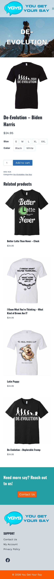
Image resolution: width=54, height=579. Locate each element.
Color (7, 148)
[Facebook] (7, 560)
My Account (10, 544)
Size (6, 141)
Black (18, 148)
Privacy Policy (11, 549)
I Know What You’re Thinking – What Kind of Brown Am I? (25, 311)
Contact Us (10, 539)
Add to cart (23, 162)
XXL (43, 141)
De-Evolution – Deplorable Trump (23, 450)
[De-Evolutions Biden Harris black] (27, 85)
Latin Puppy (13, 381)
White (29, 148)
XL (35, 141)
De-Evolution (18, 175)
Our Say (28, 175)
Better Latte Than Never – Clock (23, 241)
